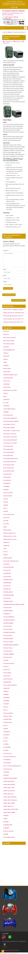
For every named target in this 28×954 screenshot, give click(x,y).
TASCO (6, 738)
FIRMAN (7, 412)
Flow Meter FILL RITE (10, 424)
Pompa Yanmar (8, 657)
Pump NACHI (8, 672)
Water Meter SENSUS (10, 803)
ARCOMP (7, 356)
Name (5, 269)
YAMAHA (7, 828)
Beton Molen (8, 368)
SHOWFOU (7, 697)
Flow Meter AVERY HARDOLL (12, 421)
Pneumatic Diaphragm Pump (12, 561)
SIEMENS (7, 700)
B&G (6, 362)
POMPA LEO (8, 614)
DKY (6, 396)
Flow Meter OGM (9, 446)
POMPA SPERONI (9, 638)
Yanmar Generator (9, 831)
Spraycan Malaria (9, 713)
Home (4, 32)
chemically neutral (13, 173)
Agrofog (7, 334)
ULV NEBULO (8, 762)
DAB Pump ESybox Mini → (18, 300)
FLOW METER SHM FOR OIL (11, 458)
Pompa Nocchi (8, 626)
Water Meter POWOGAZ (10, 797)
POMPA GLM (8, 589)
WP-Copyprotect (14, 953)
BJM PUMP (7, 371)
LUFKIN (6, 520)
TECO (6, 741)
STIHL (6, 725)
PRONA (6, 660)
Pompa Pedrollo (8, 629)
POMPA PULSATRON (10, 632)
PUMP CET (7, 669)
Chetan (8, 953)
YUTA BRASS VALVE (10, 837)
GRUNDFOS (7, 483)
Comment (6, 250)
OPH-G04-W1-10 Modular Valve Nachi (14, 309)
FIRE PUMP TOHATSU (10, 409)
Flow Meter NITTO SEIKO (11, 443)
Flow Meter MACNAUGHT (11, 440)
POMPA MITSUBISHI (10, 620)
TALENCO (7, 735)
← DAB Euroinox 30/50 (9, 294)
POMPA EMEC (8, 582)
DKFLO (6, 393)
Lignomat (7, 517)
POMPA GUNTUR (9, 592)
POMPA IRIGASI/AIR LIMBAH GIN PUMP (14, 604)
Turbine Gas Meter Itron (10, 756)
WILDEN (7, 821)
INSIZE (6, 505)
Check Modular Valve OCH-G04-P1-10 (14, 319)
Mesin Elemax (8, 530)
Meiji (6, 527)
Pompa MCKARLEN (9, 617)
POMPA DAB (9, 32)
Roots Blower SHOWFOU (11, 685)
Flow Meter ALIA (9, 415)
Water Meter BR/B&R (10, 784)
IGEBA (6, 502)
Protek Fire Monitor (9, 663)
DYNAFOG (7, 399)
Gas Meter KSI (8, 474)
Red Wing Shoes (9, 679)
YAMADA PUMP (8, 825)
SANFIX (6, 691)
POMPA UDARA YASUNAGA (11, 645)
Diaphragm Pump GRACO (11, 390)
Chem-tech (7, 381)
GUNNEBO (7, 486)
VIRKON (7, 775)
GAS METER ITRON (9, 471)
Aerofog (7, 331)
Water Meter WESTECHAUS (11, 809)
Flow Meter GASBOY (10, 427)
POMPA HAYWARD (9, 595)
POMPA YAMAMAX (9, 654)
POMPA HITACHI (9, 601)
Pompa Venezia (8, 648)
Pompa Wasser (8, 651)
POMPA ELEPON (9, 579)
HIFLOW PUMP (8, 496)
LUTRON (7, 523)
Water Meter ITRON (9, 787)
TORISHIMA (7, 747)
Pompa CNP (8, 570)
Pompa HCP (8, 598)
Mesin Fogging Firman (10, 533)
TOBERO (7, 744)
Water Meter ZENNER (10, 812)
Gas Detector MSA (9, 468)
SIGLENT (7, 703)
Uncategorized (8, 769)
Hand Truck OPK (9, 492)
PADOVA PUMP (8, 558)
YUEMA (6, 834)
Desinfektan (7, 387)
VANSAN (7, 772)
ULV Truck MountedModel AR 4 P (13, 766)
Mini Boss (7, 542)
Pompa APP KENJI (9, 567)
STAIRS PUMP (8, 719)
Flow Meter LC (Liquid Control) (12, 430)
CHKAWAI (7, 384)
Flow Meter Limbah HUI (10, 433)
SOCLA (6, 707)
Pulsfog (6, 666)
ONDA (6, 554)
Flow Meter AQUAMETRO (11, 418)
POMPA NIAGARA (9, 623)
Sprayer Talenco (9, 716)
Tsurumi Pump (8, 753)
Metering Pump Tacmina (11, 539)
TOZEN (6, 750)
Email (5, 275)
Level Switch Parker (9, 514)
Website (5, 281)
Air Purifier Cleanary (9, 343)
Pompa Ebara (8, 576)
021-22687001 (13, 1)
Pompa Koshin (8, 607)
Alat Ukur (7, 347)
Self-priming (6, 124)
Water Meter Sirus (9, 806)
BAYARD (7, 365)
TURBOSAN (7, 759)
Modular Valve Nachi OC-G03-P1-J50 (14, 322)
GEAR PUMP (8, 477)
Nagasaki (7, 545)
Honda (6, 499)
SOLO (6, 710)
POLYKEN (7, 564)
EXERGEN (7, 406)
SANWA (7, 694)
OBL (6, 548)
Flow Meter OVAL (9, 449)
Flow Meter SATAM (9, 452)
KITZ (6, 508)
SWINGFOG (7, 731)
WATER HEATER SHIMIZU (11, 778)
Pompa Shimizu (8, 635)
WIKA (6, 818)
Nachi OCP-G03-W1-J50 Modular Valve (14, 312)
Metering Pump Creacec (11, 536)
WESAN (6, 815)
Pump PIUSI (7, 676)
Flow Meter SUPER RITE (10, 461)
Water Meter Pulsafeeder (11, 800)
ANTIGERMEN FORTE (10, 350)
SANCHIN (7, 688)
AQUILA (6, 353)
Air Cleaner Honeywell (10, 337)
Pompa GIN (7, 586)
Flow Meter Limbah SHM (11, 437)
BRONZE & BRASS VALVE (11, 374)
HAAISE (6, 489)
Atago (6, 359)
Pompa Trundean (9, 641)
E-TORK (6, 402)
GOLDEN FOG (8, 480)
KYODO (6, 511)
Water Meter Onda (9, 794)
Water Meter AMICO (9, 781)
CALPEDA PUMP (9, 378)
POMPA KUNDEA (9, 610)
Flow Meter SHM (9, 455)
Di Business (12, 950)
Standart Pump (8, 722)
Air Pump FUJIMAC (9, 340)
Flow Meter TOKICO (9, 465)
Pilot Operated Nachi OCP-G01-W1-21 (14, 316)
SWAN (6, 728)
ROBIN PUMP (8, 682)
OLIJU (6, 551)
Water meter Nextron (10, 790)
